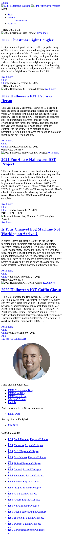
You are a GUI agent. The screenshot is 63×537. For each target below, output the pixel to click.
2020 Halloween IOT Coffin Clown (31, 290)
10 (14, 338)
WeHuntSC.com (17, 399)
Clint (4, 80)
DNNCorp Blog (16, 393)
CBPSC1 (13, 425)
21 (9, 526)
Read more (43, 32)
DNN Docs (14, 413)
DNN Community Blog (20, 390)
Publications (21, 20)
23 (9, 466)
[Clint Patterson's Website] (15, 5)
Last (23, 338)
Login (4, 2)
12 (9, 460)
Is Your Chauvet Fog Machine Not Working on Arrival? (30, 231)
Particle (12, 402)
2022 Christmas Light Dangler (27, 40)
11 (9, 484)
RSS (10, 439)
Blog (10, 14)
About (11, 17)
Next (18, 338)
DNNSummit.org (17, 396)
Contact (12, 23)
